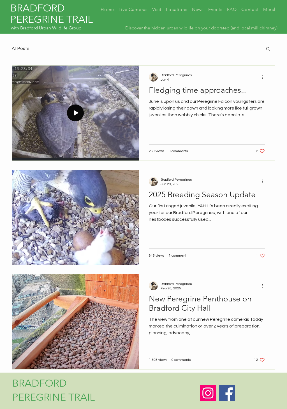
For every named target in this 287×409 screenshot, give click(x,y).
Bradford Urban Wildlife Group (51, 28)
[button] (268, 49)
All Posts (20, 48)
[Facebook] (227, 393)
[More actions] (264, 77)
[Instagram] (208, 393)
